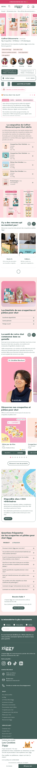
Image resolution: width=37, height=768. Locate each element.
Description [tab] (5, 100)
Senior (30, 625)
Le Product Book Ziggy (8, 700)
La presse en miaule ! (7, 702)
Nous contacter (18, 608)
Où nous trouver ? (6, 736)
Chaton (8, 625)
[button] (4, 7)
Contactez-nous (6, 728)
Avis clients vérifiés (7, 694)
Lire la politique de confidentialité (10, 760)
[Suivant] (34, 224)
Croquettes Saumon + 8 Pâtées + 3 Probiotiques (27, 72)
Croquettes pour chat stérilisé (10, 712)
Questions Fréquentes (8, 738)
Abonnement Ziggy (7, 720)
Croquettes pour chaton (8, 717)
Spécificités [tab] (19, 100)
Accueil (3, 11)
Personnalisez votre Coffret (9, 707)
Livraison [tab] (16, 542)
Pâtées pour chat (6, 715)
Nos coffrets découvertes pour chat (27, 11)
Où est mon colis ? (7, 733)
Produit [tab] (6, 542)
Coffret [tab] (12, 100)
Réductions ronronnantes (8, 705)
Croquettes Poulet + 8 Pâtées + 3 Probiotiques (9, 72)
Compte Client (6, 731)
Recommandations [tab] (28, 100)
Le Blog (4, 697)
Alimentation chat (11, 11)
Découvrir (8, 518)
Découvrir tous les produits (18, 463)
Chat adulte (19, 625)
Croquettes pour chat (7, 710)
